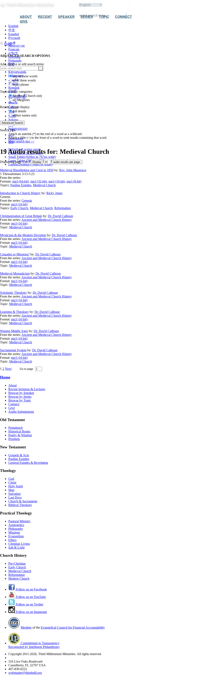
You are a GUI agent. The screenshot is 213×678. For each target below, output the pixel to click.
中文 (11, 30)
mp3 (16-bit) (56, 181)
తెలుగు (12, 102)
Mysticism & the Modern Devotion (23, 235)
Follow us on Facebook (31, 589)
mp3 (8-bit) (74, 181)
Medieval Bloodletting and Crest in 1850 (26, 170)
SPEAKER (66, 16)
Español (13, 34)
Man (11, 490)
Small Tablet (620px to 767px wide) (32, 157)
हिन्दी (11, 64)
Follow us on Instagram (31, 612)
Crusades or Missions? (15, 254)
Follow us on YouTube (30, 597)
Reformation (62, 208)
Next (8, 368)
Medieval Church (44, 185)
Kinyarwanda (17, 72)
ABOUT (26, 16)
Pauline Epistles (20, 185)
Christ (12, 482)
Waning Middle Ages (14, 331)
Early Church (19, 208)
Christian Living (19, 543)
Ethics (12, 540)
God (11, 478)
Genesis (27, 200)
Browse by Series (19, 396)
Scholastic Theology (13, 292)
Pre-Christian (17, 563)
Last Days (15, 497)
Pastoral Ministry (19, 521)
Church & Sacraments (22, 501)
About (12, 385)
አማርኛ (13, 53)
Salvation (14, 493)
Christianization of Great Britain (21, 216)
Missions (14, 532)
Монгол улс (16, 45)
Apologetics (16, 525)
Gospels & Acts (18, 455)
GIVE (24, 21)
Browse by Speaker (21, 393)
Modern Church (18, 578)
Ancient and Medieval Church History (46, 219)
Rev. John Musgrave (72, 170)
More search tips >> (21, 141)
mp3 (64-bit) (20, 181)
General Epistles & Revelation (28, 462)
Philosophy (15, 528)
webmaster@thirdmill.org (25, 672)
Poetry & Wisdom (20, 435)
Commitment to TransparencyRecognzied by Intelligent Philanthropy (34, 645)
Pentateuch (15, 427)
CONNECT (123, 16)
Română (13, 87)
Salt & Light (16, 547)
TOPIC (104, 16)
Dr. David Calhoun (60, 216)
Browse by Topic (19, 400)
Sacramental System (13, 350)
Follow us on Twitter (29, 604)
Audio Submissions (21, 411)
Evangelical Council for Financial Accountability (73, 627)
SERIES (86, 16)
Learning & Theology (14, 312)
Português (14, 60)
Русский (14, 38)
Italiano (13, 119)
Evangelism (16, 536)
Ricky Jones (54, 193)
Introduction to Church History (20, 193)
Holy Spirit (15, 486)
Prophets (14, 439)
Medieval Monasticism (15, 273)
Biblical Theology (20, 505)
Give (11, 408)
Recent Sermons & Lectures (26, 389)
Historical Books (19, 431)
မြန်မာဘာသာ (17, 128)
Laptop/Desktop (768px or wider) (30, 164)
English (13, 26)
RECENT (45, 16)
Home (8, 44)
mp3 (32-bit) (38, 181)
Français (13, 49)
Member (26, 627)
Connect (13, 404)
